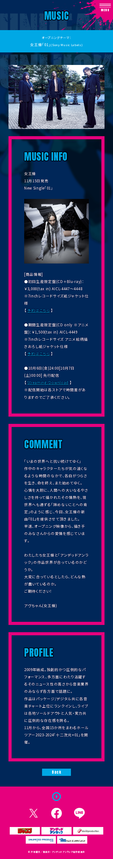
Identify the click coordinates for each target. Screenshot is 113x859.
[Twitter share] (33, 813)
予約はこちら (38, 310)
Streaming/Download (47, 382)
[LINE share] (79, 813)
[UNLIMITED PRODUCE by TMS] (41, 840)
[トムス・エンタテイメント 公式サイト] (72, 840)
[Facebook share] (56, 813)
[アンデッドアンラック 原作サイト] (56, 831)
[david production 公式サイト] (88, 831)
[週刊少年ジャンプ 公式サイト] (25, 831)
